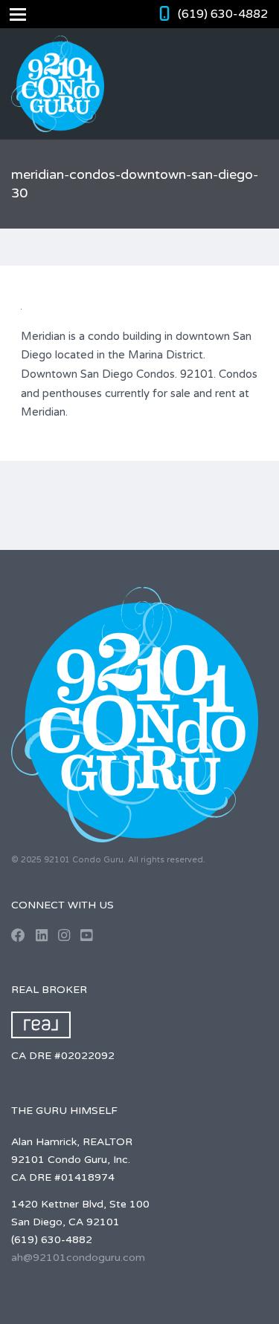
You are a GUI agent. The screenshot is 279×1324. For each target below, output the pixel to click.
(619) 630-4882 (223, 14)
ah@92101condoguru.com (78, 1257)
